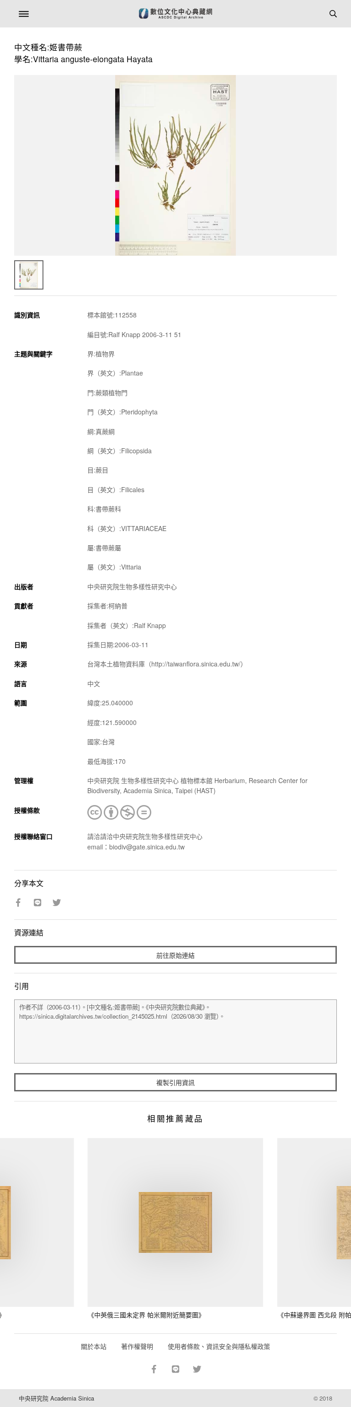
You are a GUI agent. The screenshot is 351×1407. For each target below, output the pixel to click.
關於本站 (93, 1346)
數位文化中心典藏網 (175, 13)
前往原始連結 (175, 955)
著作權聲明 (137, 1346)
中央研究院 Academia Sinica (56, 1398)
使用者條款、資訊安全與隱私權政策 (219, 1346)
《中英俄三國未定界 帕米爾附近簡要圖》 (146, 1314)
